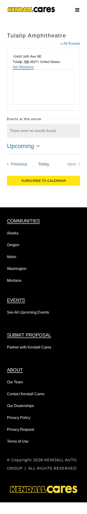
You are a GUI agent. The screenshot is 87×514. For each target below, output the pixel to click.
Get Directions (23, 66)
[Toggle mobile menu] (77, 9)
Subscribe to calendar (43, 181)
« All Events (70, 44)
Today (43, 164)
